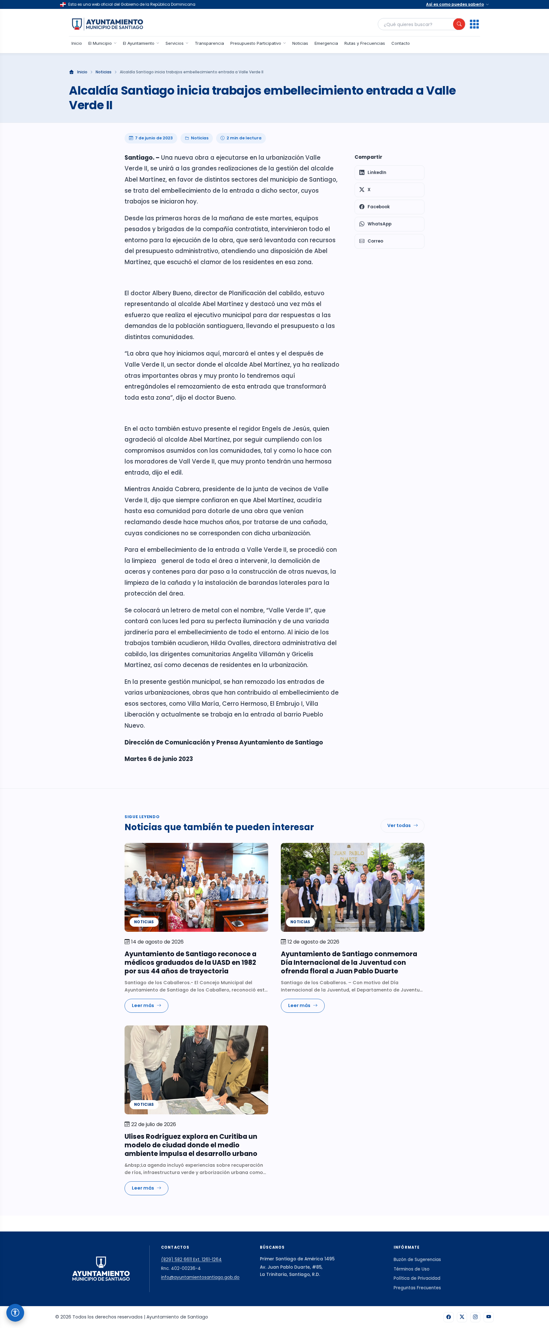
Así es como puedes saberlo (455, 4)
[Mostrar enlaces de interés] (474, 24)
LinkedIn (377, 173)
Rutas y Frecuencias (364, 43)
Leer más (143, 1005)
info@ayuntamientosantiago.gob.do (200, 1277)
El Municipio (100, 43)
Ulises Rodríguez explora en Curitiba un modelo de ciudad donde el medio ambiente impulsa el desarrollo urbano (191, 1145)
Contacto (400, 43)
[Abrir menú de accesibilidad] (15, 1313)
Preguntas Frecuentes (417, 1288)
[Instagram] (475, 1317)
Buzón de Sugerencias (417, 1260)
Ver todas (399, 825)
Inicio (76, 43)
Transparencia (209, 43)
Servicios (175, 43)
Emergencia (326, 43)
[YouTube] (489, 1317)
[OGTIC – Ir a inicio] (107, 24)
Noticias (300, 43)
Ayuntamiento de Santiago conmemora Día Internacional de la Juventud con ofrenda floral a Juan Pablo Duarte (349, 962)
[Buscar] (459, 24)
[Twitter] (462, 1317)
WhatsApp (379, 224)
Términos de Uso (412, 1269)
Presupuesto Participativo (255, 43)
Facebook (379, 207)
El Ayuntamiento (138, 43)
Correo (375, 241)
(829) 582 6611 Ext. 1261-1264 (191, 1260)
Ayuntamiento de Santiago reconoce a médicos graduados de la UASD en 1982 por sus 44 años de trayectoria (190, 962)
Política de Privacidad (417, 1278)
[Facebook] (449, 1317)
